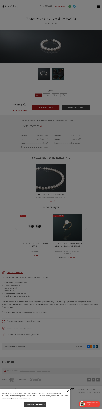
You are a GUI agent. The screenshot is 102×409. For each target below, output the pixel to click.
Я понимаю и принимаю (35, 404)
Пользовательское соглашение (20, 399)
